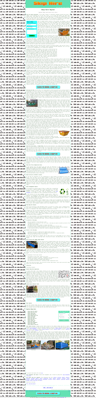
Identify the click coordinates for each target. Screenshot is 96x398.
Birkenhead (45, 379)
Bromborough (46, 378)
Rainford (67, 379)
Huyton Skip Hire (31, 309)
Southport (59, 378)
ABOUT (61, 7)
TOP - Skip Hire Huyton (30, 383)
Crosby (68, 378)
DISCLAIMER (67, 7)
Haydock (54, 378)
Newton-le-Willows (38, 379)
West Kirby (35, 380)
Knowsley (58, 379)
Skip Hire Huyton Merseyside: (32, 14)
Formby (50, 378)
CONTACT (64, 7)
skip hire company (30, 96)
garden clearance (45, 329)
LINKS (59, 7)
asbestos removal (57, 329)
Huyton (41, 378)
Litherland (63, 379)
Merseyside (46, 377)
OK (65, 397)
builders (36, 330)
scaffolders (35, 329)
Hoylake (27, 380)
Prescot (54, 379)
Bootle (41, 380)
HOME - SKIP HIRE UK (48, 387)
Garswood (33, 378)
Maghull (37, 378)
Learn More (62, 397)
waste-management (33, 328)
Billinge (59, 377)
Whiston (55, 377)
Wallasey (28, 379)
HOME (56, 7)
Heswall (63, 377)
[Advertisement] (64, 53)
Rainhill (67, 377)
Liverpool (64, 378)
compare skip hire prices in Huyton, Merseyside (36, 167)
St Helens (50, 379)
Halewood (32, 379)
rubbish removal (58, 328)
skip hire (50, 377)
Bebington (28, 378)
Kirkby (31, 380)
